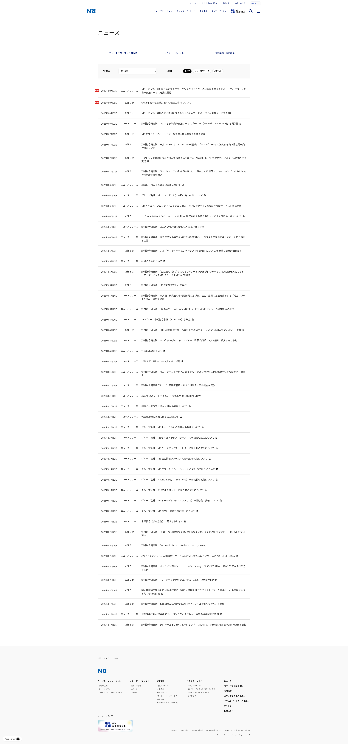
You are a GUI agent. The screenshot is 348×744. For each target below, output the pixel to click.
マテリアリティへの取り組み (198, 692)
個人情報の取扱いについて (214, 730)
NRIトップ (102, 658)
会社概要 (160, 699)
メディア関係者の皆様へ (234, 696)
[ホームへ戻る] (91, 11)
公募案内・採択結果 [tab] (225, 53)
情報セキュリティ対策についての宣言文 (237, 730)
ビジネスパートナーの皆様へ (236, 701)
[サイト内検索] (250, 11)
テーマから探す (104, 689)
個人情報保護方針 (197, 730)
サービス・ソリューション (161, 11)
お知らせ (218, 71)
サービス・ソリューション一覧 (110, 692)
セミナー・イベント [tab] (174, 53)
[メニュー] (258, 11)
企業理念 (160, 689)
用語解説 (134, 692)
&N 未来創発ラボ (237, 11)
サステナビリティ (218, 11)
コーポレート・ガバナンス (167, 696)
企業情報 (203, 11)
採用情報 (226, 3)
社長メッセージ (163, 686)
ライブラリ (192, 696)
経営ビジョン (162, 692)
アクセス (228, 706)
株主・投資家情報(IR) (233, 686)
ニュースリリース (202, 71)
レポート (134, 689)
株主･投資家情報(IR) (209, 3)
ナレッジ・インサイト (185, 11)
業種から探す (104, 686)
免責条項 (173, 730)
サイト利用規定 (184, 730)
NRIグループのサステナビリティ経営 (201, 689)
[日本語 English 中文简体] (255, 3)
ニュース (192, 3)
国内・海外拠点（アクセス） (168, 702)
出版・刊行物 (136, 686)
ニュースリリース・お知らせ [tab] (123, 53)
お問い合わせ (240, 3)
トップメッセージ (194, 686)
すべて (187, 71)
